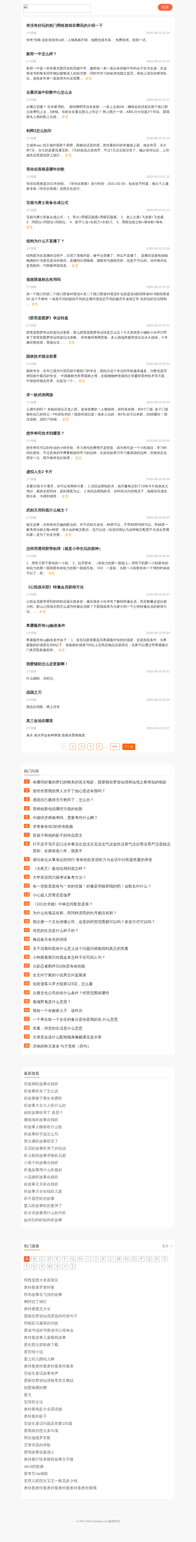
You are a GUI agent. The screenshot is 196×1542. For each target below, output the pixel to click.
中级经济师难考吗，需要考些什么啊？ (65, 818)
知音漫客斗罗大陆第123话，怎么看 (63, 984)
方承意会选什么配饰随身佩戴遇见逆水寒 (67, 1037)
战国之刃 (34, 692)
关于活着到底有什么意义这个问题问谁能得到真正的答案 (80, 948)
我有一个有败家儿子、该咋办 (57, 1011)
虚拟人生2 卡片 (39, 472)
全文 (88, 78)
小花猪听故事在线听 (41, 1177)
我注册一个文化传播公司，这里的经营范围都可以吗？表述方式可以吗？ (94, 922)
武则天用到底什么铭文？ (47, 510)
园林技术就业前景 (41, 356)
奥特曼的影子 (35, 1416)
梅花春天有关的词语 (50, 939)
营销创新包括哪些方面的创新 (57, 809)
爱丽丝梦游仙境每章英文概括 (49, 1380)
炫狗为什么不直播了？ (45, 241)
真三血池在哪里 (39, 721)
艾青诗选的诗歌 (37, 1445)
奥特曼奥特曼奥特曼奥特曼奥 (49, 1366)
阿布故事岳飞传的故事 (43, 1294)
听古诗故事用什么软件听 (45, 1213)
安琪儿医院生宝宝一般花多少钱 (50, 1481)
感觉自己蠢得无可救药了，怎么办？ (63, 800)
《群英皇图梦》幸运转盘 (47, 318)
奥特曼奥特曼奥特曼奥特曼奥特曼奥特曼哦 (60, 1488)
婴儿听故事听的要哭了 (43, 1206)
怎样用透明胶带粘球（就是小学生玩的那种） (64, 549)
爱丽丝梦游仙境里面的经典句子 (50, 1316)
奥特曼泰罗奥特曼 (39, 1287)
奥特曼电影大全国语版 (43, 1409)
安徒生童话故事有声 (41, 1373)
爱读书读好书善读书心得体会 (49, 1330)
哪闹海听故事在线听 (41, 1120)
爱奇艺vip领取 (36, 1474)
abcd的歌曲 (34, 1466)
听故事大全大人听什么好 (45, 1105)
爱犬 (28, 1395)
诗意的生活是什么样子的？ (56, 931)
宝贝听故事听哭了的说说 (45, 1148)
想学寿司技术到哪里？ (45, 433)
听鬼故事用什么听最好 (43, 1170)
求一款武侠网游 (39, 395)
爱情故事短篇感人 (39, 1452)
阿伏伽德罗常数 (37, 1438)
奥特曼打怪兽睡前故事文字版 (49, 1459)
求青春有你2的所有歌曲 (53, 826)
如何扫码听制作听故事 (43, 1220)
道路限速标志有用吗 (43, 279)
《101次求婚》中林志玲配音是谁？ (63, 904)
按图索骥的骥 (35, 1388)
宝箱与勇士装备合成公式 (47, 203)
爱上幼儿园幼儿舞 (39, 1359)
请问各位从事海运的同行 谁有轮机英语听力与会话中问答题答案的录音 (92, 860)
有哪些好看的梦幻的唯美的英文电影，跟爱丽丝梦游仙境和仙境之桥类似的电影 (100, 782)
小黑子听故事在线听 (41, 1163)
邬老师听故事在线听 (41, 1084)
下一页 (129, 746)
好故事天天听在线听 (41, 1184)
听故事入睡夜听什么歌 (43, 1127)
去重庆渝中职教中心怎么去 (49, 92)
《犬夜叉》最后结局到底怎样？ (59, 869)
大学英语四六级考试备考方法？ (59, 877)
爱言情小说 (33, 1352)
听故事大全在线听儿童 (43, 1191)
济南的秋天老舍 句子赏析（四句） (62, 1046)
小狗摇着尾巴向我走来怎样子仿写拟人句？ (69, 957)
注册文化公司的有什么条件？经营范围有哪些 (71, 993)
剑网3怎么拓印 (38, 131)
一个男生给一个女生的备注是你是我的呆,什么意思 (75, 1019)
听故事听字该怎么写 (41, 1134)
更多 (165, 1246)
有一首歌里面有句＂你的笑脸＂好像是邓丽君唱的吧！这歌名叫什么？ (92, 886)
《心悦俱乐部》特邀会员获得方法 (55, 587)
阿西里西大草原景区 (41, 1280)
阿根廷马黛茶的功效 (41, 1323)
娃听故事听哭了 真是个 (43, 1113)
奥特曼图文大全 (37, 1309)
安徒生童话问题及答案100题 (48, 1423)
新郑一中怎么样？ (41, 54)
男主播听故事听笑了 (41, 1141)
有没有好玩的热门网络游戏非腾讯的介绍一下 (64, 25)
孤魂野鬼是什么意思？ (52, 1002)
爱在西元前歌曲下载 (41, 1345)
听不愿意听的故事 (39, 1198)
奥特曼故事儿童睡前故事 (45, 1337)
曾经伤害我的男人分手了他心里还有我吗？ (69, 791)
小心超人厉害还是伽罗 (52, 895)
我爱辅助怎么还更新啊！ (47, 664)
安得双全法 (33, 1402)
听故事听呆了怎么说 (41, 1091)
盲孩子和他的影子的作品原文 (57, 835)
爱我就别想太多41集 (41, 1431)
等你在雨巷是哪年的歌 (45, 169)
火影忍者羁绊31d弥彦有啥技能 (59, 966)
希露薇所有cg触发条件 (45, 625)
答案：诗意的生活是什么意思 (57, 1028)
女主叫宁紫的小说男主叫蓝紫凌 (59, 975)
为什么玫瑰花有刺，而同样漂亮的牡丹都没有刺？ (75, 913)
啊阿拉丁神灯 (35, 1302)
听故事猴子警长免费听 (43, 1098)
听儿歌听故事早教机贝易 (45, 1156)
